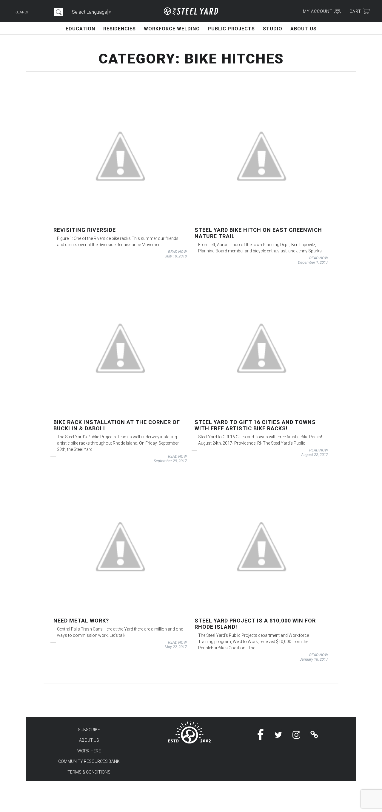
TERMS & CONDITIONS (88, 772)
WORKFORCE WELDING (172, 29)
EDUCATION (80, 29)
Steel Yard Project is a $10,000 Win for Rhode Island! (255, 623)
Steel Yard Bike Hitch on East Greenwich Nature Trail (258, 233)
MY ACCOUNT (317, 11)
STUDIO (272, 29)
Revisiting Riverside (84, 230)
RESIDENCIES (119, 29)
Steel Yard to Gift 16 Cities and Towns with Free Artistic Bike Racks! (255, 425)
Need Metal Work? (81, 620)
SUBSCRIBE (89, 729)
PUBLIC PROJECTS (231, 29)
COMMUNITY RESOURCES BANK (89, 761)
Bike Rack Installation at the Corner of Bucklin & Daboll (116, 425)
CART (355, 11)
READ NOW (177, 251)
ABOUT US (303, 29)
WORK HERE (89, 751)
